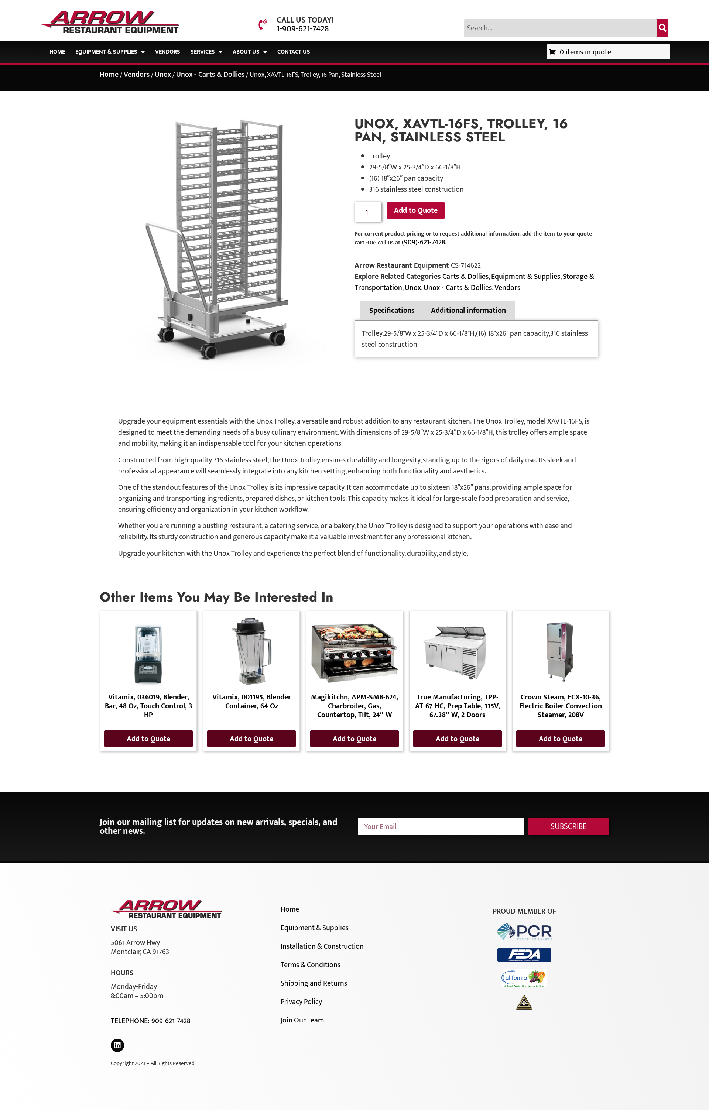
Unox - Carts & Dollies (210, 74)
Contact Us (293, 52)
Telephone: (131, 1021)
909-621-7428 (170, 1021)
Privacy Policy (301, 1002)
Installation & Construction (322, 946)
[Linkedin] (117, 1045)
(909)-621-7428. (424, 242)
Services (203, 52)
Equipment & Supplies (106, 52)
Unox (163, 74)
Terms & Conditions (310, 965)
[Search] (662, 28)
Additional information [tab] (468, 310)
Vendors (167, 52)
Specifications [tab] (392, 310)
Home (57, 52)
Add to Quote (416, 210)
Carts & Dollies (465, 276)
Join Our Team (302, 1020)
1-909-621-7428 (303, 28)
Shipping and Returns (314, 983)
